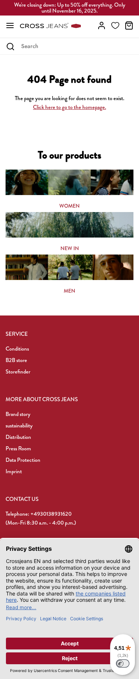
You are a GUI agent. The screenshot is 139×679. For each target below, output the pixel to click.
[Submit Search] (10, 46)
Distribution (18, 437)
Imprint (14, 471)
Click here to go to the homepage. (69, 107)
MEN (69, 290)
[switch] (122, 663)
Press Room (18, 448)
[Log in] (102, 25)
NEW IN (69, 248)
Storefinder (18, 372)
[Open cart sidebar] (129, 25)
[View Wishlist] (115, 25)
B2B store (16, 360)
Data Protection (23, 460)
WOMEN (69, 205)
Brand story (18, 414)
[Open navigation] (10, 25)
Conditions (17, 349)
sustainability (19, 426)
